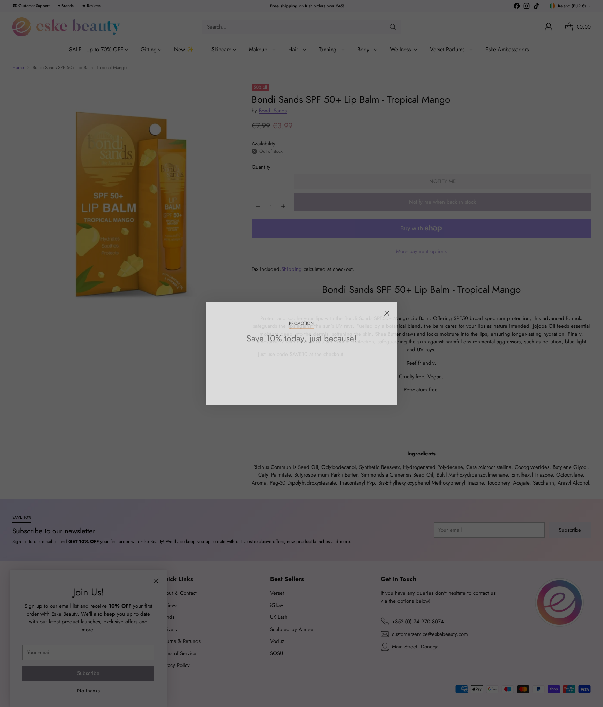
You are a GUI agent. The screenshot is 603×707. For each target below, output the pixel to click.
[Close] (386, 313)
